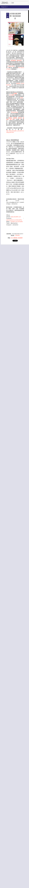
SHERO (18, 83)
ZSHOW (17, 235)
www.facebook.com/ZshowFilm (14, 220)
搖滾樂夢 (20, 238)
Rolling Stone (14, 112)
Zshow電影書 (14, 238)
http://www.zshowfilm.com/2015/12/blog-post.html (15, 131)
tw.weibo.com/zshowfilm (17, 221)
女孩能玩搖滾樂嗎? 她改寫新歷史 (15, 16)
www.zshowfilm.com (16, 217)
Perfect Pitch (11, 66)
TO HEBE (11, 95)
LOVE (21, 98)
